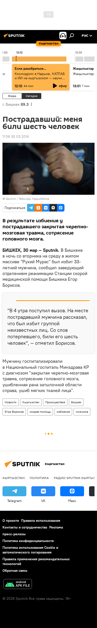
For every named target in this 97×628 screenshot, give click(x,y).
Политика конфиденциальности (28, 540)
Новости (10, 402)
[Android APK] (18, 584)
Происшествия (55, 402)
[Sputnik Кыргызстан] (14, 37)
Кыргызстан (30, 402)
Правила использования (40, 520)
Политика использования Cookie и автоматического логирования (30, 549)
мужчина (82, 412)
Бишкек (76, 402)
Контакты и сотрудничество (24, 527)
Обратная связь (14, 570)
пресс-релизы (14, 534)
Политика (39, 478)
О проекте (10, 520)
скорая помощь (40, 412)
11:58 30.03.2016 (15, 136)
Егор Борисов (14, 412)
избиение (63, 412)
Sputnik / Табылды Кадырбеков (27, 198)
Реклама (56, 527)
